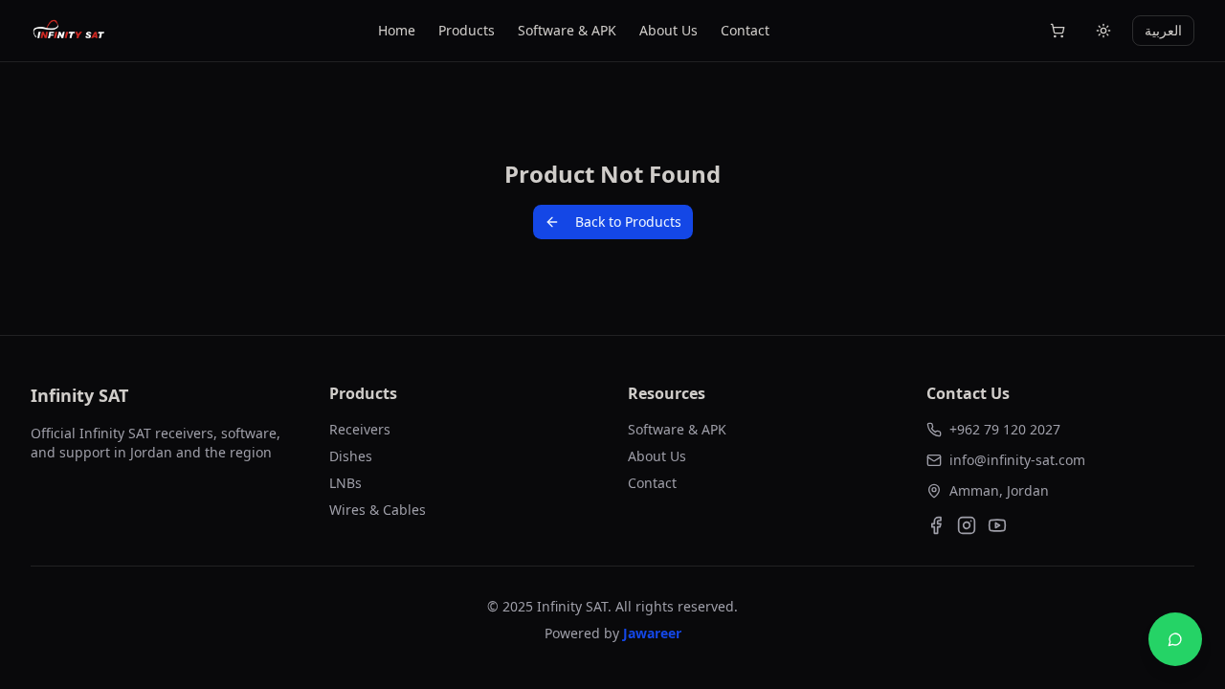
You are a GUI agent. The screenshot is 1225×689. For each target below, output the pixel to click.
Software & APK (567, 30)
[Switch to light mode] (1103, 30)
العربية (1163, 30)
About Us (668, 30)
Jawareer (652, 633)
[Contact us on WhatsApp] (1175, 639)
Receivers (359, 429)
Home (396, 30)
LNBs (345, 483)
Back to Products (628, 221)
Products (466, 30)
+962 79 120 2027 (1004, 429)
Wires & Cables (377, 509)
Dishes (350, 456)
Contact (745, 30)
